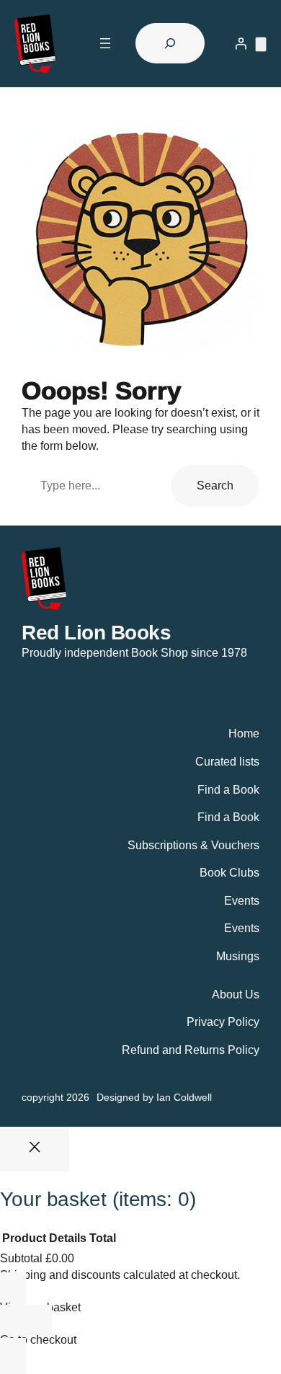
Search (215, 485)
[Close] (34, 1149)
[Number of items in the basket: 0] (261, 44)
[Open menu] (105, 43)
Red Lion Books (96, 632)
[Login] (240, 43)
